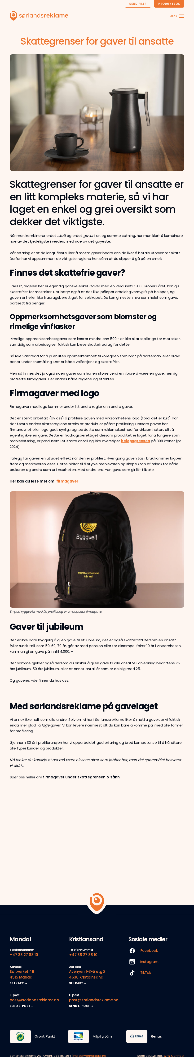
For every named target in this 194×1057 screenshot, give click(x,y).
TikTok (145, 972)
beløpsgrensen (135, 440)
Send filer (138, 4)
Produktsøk (169, 4)
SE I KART (17, 983)
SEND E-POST (20, 1006)
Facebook (149, 950)
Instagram (149, 961)
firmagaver (67, 481)
